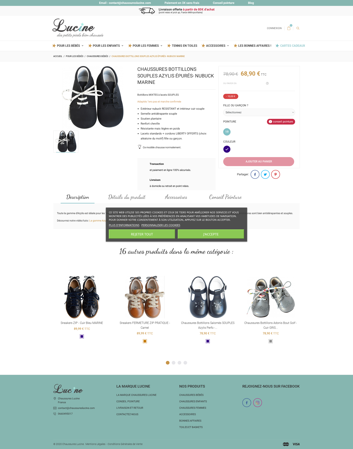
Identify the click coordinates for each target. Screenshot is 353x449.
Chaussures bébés (191, 394)
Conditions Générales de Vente (125, 444)
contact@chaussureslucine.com (130, 3)
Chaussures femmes (192, 407)
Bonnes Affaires (190, 420)
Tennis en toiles (184, 45)
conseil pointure (283, 121)
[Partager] (255, 174)
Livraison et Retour (129, 407)
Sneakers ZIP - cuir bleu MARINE (82, 323)
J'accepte (211, 234)
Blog (251, 3)
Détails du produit (126, 197)
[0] (288, 28)
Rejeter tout (142, 234)
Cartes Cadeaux (292, 45)
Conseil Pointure (225, 197)
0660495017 (65, 413)
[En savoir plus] (86, 270)
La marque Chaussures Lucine (136, 394)
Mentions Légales (95, 444)
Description (77, 197)
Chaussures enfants (193, 401)
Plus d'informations (124, 225)
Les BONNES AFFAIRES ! (254, 45)
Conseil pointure (223, 3)
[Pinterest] (275, 174)
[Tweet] (265, 174)
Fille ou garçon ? (235, 105)
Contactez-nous (127, 414)
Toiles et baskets (191, 427)
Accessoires (176, 197)
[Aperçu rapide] (77, 270)
